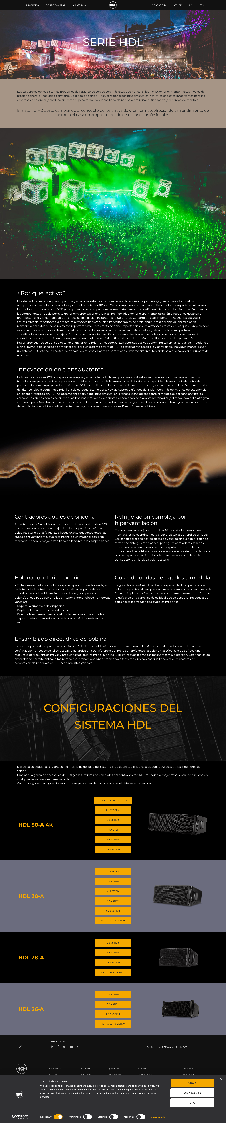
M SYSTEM (113, 829)
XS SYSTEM (113, 849)
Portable (53, 1074)
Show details (158, 1117)
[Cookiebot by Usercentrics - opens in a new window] (19, 1117)
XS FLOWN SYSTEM (113, 920)
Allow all (192, 1082)
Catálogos (86, 1074)
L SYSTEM (113, 820)
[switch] (87, 1116)
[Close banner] (221, 1079)
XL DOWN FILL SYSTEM (113, 800)
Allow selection (192, 1093)
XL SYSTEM (113, 810)
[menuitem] (55, 5)
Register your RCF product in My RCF (167, 1047)
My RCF (178, 5)
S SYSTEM (113, 839)
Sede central (188, 1074)
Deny (192, 1102)
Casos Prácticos (115, 1074)
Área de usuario (145, 1074)
